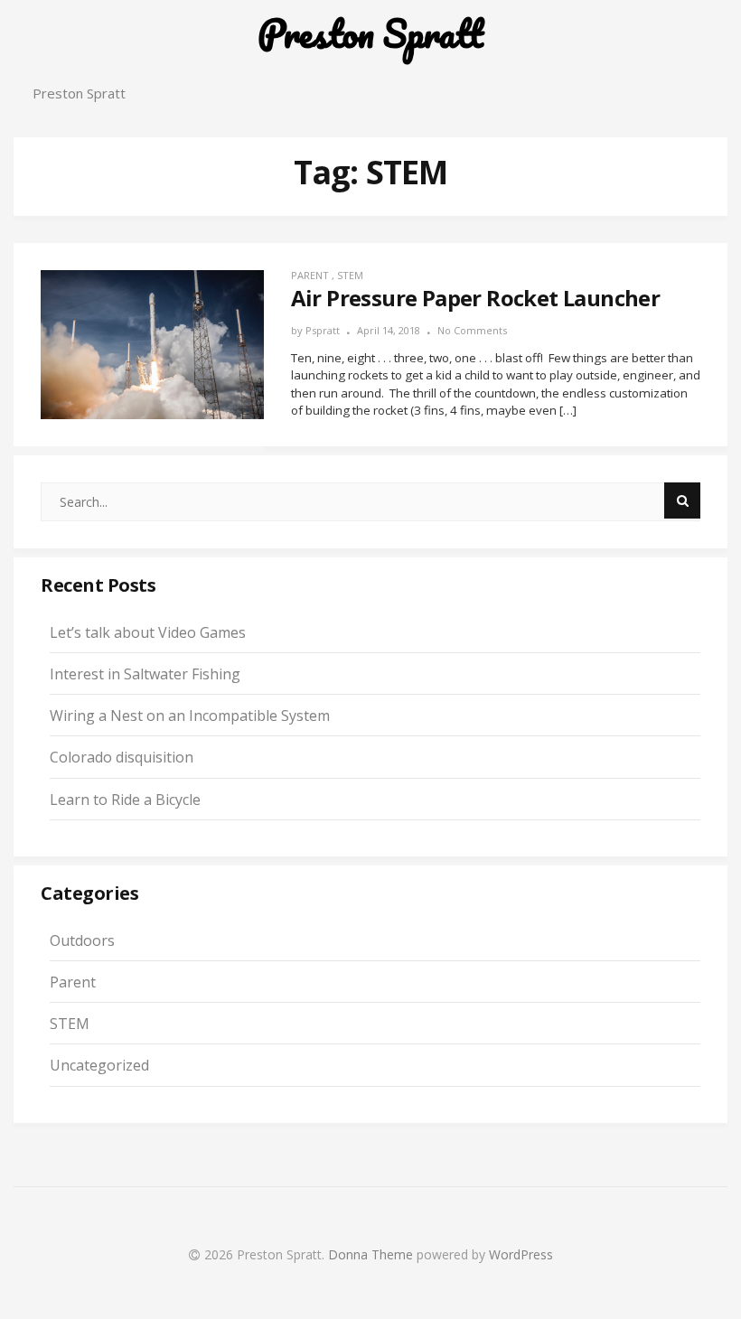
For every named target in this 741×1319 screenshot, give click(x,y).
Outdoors (82, 940)
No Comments (472, 330)
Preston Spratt (370, 34)
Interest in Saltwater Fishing (145, 674)
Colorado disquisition (121, 757)
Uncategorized (99, 1065)
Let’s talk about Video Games (148, 632)
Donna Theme (372, 1254)
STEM (350, 275)
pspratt (322, 330)
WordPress (521, 1254)
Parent (310, 275)
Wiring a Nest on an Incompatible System (190, 715)
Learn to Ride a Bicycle (125, 799)
